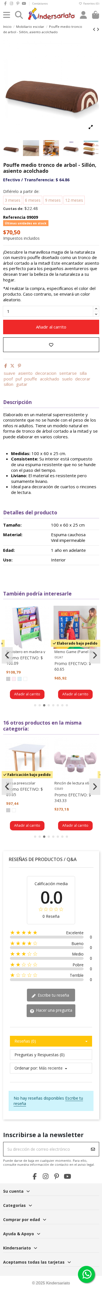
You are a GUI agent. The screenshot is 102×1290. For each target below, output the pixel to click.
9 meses (53, 200)
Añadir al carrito (51, 327)
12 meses (74, 200)
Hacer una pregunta (53, 1010)
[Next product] (98, 29)
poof (8, 379)
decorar (82, 379)
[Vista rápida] (44, 624)
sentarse (68, 373)
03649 (58, 788)
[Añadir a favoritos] (51, 344)
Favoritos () (90, 3)
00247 (58, 657)
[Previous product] (95, 29)
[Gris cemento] (8, 679)
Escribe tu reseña (53, 995)
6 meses (33, 200)
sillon (8, 384)
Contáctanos (40, 3)
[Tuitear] (12, 366)
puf (19, 379)
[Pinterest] (19, 366)
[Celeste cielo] (20, 679)
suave (9, 373)
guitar (21, 384)
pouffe (30, 379)
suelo (67, 379)
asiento (25, 373)
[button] (35, 705)
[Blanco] (25, 679)
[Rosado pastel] (14, 679)
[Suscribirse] (93, 1149)
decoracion (45, 373)
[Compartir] (5, 366)
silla (83, 373)
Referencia (14, 217)
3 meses (12, 200)
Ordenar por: (26, 1068)
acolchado (49, 379)
